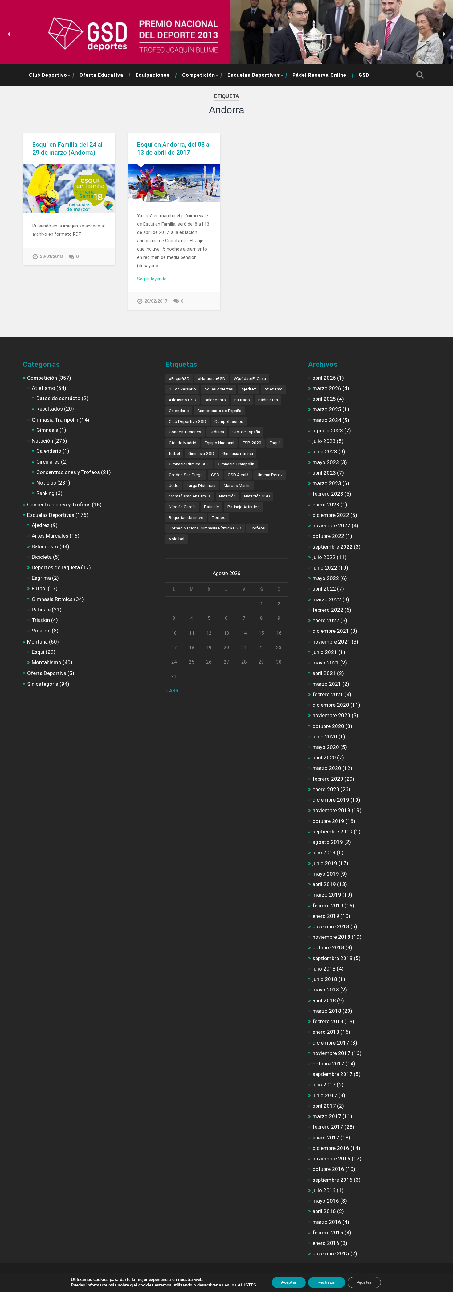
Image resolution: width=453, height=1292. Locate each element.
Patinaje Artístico (243, 506)
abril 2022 (324, 589)
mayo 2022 (325, 578)
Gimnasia (47, 430)
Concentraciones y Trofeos (68, 472)
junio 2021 (324, 652)
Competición (198, 75)
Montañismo (46, 662)
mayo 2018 (325, 990)
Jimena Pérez (270, 474)
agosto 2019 (327, 842)
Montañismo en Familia (190, 495)
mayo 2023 (325, 462)
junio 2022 (324, 568)
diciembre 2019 (330, 800)
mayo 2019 (325, 874)
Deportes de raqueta (56, 567)
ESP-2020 (252, 442)
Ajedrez (41, 525)
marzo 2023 (326, 483)
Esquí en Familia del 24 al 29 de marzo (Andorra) (67, 148)
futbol (174, 453)
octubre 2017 (328, 1064)
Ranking (45, 493)
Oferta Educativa (101, 75)
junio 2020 (324, 737)
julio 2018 (324, 969)
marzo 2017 (326, 1116)
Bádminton (268, 399)
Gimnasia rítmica (237, 453)
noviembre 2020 (331, 715)
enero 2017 (325, 1138)
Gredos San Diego (186, 474)
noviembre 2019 (331, 810)
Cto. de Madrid (182, 442)
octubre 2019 (328, 821)
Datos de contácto (58, 398)
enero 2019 (325, 916)
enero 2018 (325, 1032)
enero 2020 (325, 789)
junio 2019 (324, 863)
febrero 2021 (327, 694)
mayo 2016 (325, 1201)
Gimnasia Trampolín (55, 420)
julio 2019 (324, 852)
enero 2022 (325, 620)
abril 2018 (324, 1000)
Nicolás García (182, 506)
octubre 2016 (328, 1169)
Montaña (37, 642)
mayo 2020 (325, 747)
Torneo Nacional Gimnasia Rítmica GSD (205, 527)
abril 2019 (324, 884)
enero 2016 (325, 1243)
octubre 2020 (328, 726)
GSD (364, 75)
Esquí (275, 442)
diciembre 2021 (330, 631)
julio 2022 (324, 557)
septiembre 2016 (332, 1180)
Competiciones (228, 421)
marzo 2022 (326, 599)
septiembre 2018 (332, 958)
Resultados (49, 409)
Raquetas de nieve (186, 517)
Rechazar (326, 1282)
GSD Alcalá (238, 474)
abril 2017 (324, 1106)
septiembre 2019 (332, 831)
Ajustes (364, 1282)
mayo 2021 (325, 663)
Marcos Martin (237, 485)
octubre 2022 (328, 536)
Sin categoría (42, 684)
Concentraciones (185, 431)
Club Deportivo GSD (187, 421)
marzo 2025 (326, 409)
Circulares (48, 462)
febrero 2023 (327, 494)
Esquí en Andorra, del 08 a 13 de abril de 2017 (173, 148)
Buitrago (242, 399)
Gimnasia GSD (201, 453)
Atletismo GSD (182, 399)
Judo (173, 485)
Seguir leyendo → (154, 278)
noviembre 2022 (331, 525)
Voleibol (41, 631)
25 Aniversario (182, 388)
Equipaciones (153, 75)
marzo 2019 (326, 895)
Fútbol (39, 588)
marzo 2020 (326, 768)
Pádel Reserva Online (319, 75)
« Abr (171, 690)
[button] (9, 34)
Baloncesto (45, 546)
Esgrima (41, 578)
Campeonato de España (219, 410)
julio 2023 (324, 441)
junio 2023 (324, 451)
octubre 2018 (328, 947)
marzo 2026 (326, 388)
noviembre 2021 (331, 642)
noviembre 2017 (331, 1053)
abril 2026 (324, 378)
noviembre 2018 (331, 937)
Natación (42, 441)
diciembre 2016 (330, 1148)
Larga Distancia (201, 485)
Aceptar (288, 1282)
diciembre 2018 (330, 926)
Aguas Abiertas (218, 388)
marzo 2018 (326, 1011)
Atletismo (43, 388)
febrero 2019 (327, 905)
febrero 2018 (327, 1021)
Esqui (38, 652)
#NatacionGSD (211, 378)
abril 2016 (324, 1211)
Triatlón (41, 620)
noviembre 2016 (331, 1158)
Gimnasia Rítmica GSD (189, 463)
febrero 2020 (327, 779)
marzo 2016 (326, 1222)
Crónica (217, 431)
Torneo (219, 517)
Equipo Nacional (219, 442)
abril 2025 (324, 399)
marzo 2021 (326, 684)
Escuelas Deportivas (253, 75)
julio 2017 (324, 1084)
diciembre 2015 (330, 1253)
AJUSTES (247, 1285)
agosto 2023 (327, 430)
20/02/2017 (156, 301)
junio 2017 (324, 1095)
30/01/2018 (51, 256)
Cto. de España (246, 431)
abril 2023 (324, 473)
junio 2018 (324, 979)
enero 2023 (325, 504)
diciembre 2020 (330, 705)
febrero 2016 (327, 1232)
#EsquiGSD (179, 378)
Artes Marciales (50, 536)
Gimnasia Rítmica (52, 599)
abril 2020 (324, 757)
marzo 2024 (326, 420)
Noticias (46, 483)
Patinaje (41, 610)
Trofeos (257, 527)
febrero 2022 (327, 610)
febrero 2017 (327, 1127)
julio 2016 (324, 1190)
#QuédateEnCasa (250, 378)
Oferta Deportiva (46, 673)
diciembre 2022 (330, 515)
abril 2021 (324, 673)
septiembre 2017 (332, 1074)
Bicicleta (42, 557)
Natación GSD (257, 495)
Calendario (48, 451)
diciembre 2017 (330, 1043)
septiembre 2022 (332, 547)
